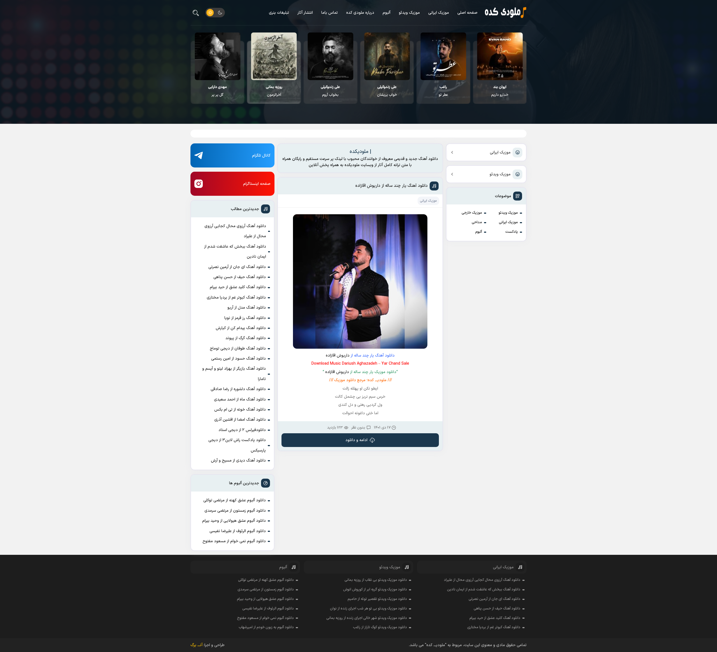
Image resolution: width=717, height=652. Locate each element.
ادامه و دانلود (356, 440)
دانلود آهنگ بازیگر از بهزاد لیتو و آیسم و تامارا (234, 374)
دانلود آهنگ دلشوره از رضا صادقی (238, 389)
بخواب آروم (386, 91)
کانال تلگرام (261, 156)
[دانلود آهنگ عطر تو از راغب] (499, 56)
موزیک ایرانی (438, 13)
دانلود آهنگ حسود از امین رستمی (238, 359)
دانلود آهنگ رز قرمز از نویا (245, 318)
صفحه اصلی (467, 13)
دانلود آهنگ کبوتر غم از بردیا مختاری (236, 298)
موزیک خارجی (472, 213)
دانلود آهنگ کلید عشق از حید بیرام (238, 287)
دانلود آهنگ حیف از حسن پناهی (239, 277)
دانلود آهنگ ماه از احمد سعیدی (240, 399)
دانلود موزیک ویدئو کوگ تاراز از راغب (380, 627)
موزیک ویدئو (409, 13)
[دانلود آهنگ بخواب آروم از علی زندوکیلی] (386, 56)
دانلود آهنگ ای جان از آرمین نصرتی (237, 267)
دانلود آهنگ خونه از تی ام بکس (240, 410)
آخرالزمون (330, 91)
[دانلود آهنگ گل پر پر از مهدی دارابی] (273, 56)
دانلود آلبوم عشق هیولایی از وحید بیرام (234, 521)
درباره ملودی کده (360, 13)
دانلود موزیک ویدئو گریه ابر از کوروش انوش (375, 589)
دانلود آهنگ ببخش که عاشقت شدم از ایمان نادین (235, 252)
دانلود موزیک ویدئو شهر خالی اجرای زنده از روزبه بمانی (366, 618)
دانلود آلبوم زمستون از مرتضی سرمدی (235, 511)
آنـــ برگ (196, 645)
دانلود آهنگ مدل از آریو (246, 308)
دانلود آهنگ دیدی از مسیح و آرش (238, 461)
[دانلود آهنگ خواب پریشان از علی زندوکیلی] (443, 56)
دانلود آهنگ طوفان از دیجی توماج (238, 348)
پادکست (511, 232)
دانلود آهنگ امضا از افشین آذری (240, 420)
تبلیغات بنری (279, 13)
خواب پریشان (443, 91)
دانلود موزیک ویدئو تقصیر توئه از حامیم (377, 599)
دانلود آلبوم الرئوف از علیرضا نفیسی (237, 531)
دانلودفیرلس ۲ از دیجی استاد (242, 430)
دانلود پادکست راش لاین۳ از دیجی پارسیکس (237, 445)
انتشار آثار (305, 13)
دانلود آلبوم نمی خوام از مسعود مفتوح (234, 541)
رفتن (217, 91)
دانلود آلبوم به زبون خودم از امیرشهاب (266, 627)
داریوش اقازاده (338, 355)
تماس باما (329, 13)
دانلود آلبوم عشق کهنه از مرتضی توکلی (234, 500)
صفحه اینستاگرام (257, 184)
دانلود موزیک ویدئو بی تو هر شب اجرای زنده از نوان (368, 608)
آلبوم (386, 13)
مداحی (477, 222)
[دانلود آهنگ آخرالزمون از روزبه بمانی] (330, 56)
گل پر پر (273, 91)
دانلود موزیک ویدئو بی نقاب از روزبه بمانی (375, 580)
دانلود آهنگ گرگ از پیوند (245, 338)
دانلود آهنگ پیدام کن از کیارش (241, 328)
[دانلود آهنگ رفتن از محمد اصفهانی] (217, 56)
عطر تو (499, 91)
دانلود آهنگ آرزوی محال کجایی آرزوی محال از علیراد (235, 231)
